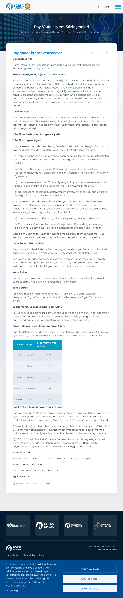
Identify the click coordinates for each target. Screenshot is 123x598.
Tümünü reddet (89, 579)
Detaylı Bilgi (11, 590)
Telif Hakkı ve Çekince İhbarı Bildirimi (26, 555)
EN (107, 6)
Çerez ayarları (90, 569)
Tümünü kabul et (89, 589)
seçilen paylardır (40, 68)
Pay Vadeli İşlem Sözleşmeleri (33, 483)
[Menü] (118, 7)
